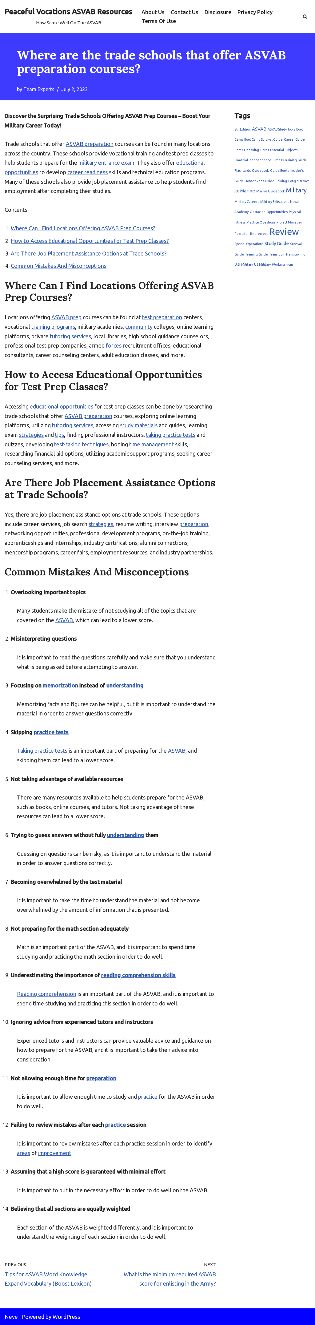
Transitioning (295, 254)
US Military (262, 264)
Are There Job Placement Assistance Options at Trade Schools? (89, 253)
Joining (281, 181)
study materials (139, 425)
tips (59, 435)
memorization (60, 685)
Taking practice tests (42, 750)
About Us (153, 12)
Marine (247, 190)
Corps (264, 150)
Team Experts (38, 89)
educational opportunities (61, 406)
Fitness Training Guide (290, 160)
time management (151, 444)
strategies (31, 435)
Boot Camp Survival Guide (263, 139)
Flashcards (242, 170)
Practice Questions (261, 222)
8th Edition (242, 129)
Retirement (259, 234)
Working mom (282, 264)
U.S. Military (243, 264)
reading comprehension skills (138, 975)
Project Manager (289, 222)
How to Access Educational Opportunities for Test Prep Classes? (90, 241)
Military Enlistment (274, 201)
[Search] (305, 16)
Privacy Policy (255, 12)
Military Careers (246, 201)
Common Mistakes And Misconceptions (58, 266)
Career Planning (246, 150)
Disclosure (218, 12)
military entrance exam (106, 162)
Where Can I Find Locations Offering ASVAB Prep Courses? (83, 228)
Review (284, 232)
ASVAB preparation (90, 144)
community (139, 327)
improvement (54, 1153)
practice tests (51, 732)
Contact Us (184, 12)
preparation (193, 524)
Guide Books (279, 170)
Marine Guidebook (270, 191)
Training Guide (256, 254)
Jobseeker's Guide (259, 181)
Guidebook (260, 170)
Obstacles (257, 212)
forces (114, 345)
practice (148, 1096)
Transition (276, 254)
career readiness (87, 172)
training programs (53, 327)
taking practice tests (170, 435)
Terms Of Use (159, 21)
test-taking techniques (81, 444)
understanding (125, 685)
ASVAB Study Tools (281, 129)
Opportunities (277, 212)
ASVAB (64, 620)
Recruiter (241, 234)
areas (23, 1153)
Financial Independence (252, 160)
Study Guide (277, 243)
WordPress (66, 1317)
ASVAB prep (66, 317)
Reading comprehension (46, 994)
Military (296, 190)
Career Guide (294, 139)
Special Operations (248, 244)
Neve (11, 1317)
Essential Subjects (283, 150)
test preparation (162, 317)
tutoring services (70, 336)
